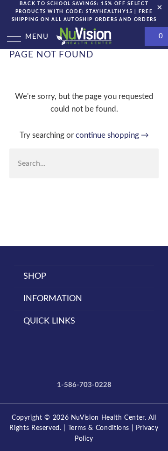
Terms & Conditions (99, 428)
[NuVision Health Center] (84, 36)
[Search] (133, 36)
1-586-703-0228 (84, 384)
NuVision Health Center (108, 418)
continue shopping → (112, 135)
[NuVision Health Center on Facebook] (59, 355)
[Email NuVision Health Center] (109, 355)
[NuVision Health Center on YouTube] (75, 355)
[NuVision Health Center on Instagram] (92, 355)
